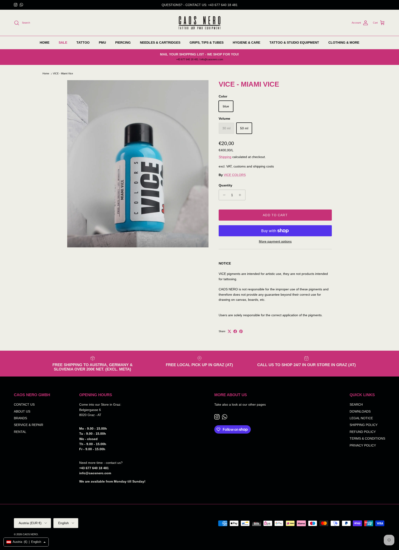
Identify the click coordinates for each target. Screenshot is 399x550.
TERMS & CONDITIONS (367, 438)
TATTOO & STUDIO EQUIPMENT (294, 42)
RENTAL (20, 432)
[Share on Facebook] (235, 331)
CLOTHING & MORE (343, 42)
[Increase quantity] (241, 195)
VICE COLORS (235, 175)
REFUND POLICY (363, 432)
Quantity (225, 185)
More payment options (275, 241)
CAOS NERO (30, 534)
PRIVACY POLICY (363, 445)
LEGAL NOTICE (361, 418)
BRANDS (20, 418)
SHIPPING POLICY (364, 425)
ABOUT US (22, 411)
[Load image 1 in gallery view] (138, 163)
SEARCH (356, 404)
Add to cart (275, 215)
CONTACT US (24, 404)
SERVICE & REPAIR (28, 425)
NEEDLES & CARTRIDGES (160, 42)
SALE (63, 42)
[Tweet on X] (229, 331)
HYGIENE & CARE (246, 42)
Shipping (225, 157)
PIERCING (123, 42)
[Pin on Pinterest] (241, 331)
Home (45, 73)
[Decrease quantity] (223, 195)
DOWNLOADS (360, 411)
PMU (102, 42)
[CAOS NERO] (199, 22)
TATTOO (83, 42)
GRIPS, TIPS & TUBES (207, 42)
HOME (44, 42)
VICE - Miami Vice (63, 73)
